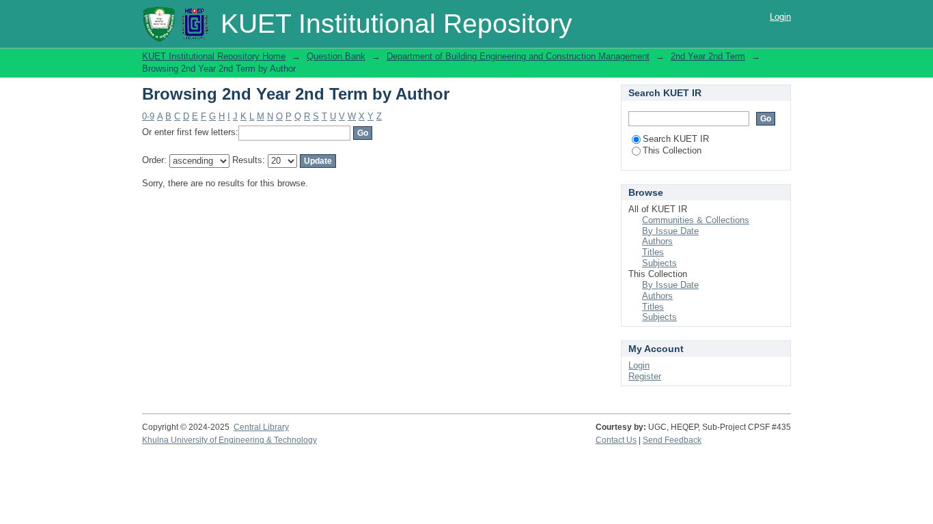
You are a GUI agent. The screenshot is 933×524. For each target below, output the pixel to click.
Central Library (261, 427)
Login (780, 17)
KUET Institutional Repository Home (214, 56)
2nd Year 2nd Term (708, 56)
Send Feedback (672, 440)
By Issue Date (670, 231)
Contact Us (616, 440)
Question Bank (336, 56)
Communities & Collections (695, 220)
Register (644, 376)
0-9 (148, 116)
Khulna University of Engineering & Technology (229, 440)
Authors (657, 241)
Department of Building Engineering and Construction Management (518, 56)
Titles (653, 252)
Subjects (659, 263)
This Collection (672, 150)
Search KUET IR (676, 139)
